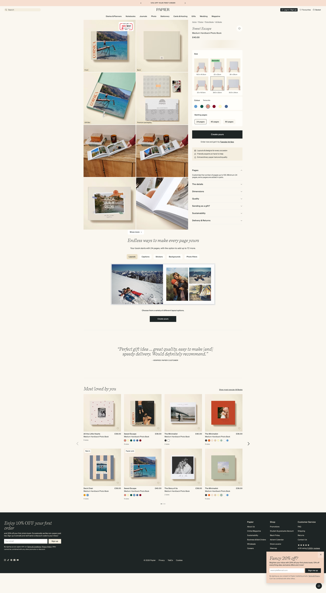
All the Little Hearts (92, 433)
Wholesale (251, 544)
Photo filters (192, 256)
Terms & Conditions (34, 547)
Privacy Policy (47, 547)
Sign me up (313, 570)
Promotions (274, 527)
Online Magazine (254, 531)
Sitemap (273, 548)
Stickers (159, 256)
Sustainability (252, 535)
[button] (321, 555)
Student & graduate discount (282, 531)
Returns (301, 535)
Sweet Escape (130, 433)
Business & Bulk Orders (256, 540)
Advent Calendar (277, 540)
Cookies (179, 560)
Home (194, 22)
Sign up (55, 541)
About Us (251, 527)
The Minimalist (171, 433)
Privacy (162, 560)
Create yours (217, 134)
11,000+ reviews (313, 548)
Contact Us (302, 540)
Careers (250, 548)
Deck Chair (88, 488)
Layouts (132, 256)
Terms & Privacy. (314, 576)
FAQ (299, 527)
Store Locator (275, 544)
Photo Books (209, 22)
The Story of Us (171, 488)
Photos (200, 22)
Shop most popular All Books (230, 390)
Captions (146, 256)
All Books (218, 22)
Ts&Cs (170, 560)
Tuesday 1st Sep (227, 142)
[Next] (248, 443)
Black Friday (275, 535)
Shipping (301, 531)
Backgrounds (174, 256)
